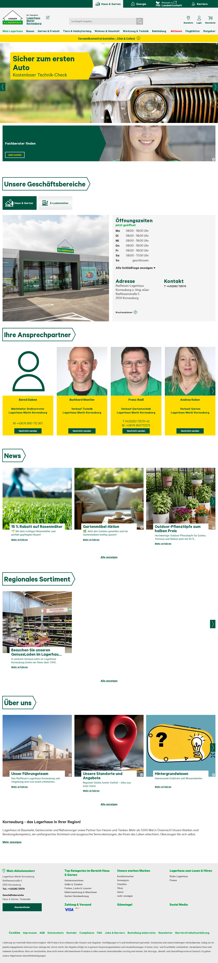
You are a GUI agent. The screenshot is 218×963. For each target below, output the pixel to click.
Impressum (30, 932)
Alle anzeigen (109, 557)
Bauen (30, 31)
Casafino (122, 884)
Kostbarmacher (125, 876)
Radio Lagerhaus (179, 876)
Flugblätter (192, 31)
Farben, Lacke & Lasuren (78, 888)
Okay (120, 888)
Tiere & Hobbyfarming (77, 31)
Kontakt (71, 932)
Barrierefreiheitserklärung (192, 932)
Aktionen (176, 31)
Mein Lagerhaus (13, 31)
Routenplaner (124, 312)
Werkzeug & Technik (136, 31)
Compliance (86, 932)
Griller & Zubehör (74, 884)
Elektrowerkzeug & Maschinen (81, 892)
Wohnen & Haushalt (107, 31)
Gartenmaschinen (74, 880)
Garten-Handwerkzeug (77, 896)
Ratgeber (209, 31)
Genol (120, 892)
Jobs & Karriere (115, 932)
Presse (173, 880)
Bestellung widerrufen (142, 932)
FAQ (99, 932)
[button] (13, 17)
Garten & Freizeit (49, 31)
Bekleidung (159, 31)
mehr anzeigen (125, 895)
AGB (42, 932)
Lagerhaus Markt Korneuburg (34, 21)
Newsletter (165, 932)
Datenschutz (56, 932)
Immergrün (123, 880)
